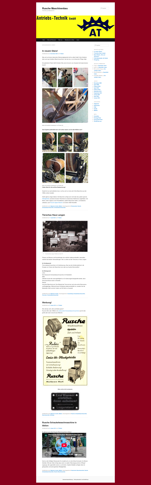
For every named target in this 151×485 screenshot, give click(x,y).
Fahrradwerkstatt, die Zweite (101, 58)
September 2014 (98, 93)
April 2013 (96, 96)
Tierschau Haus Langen (53, 214)
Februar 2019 (97, 86)
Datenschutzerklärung (68, 479)
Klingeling (96, 60)
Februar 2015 (97, 89)
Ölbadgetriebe (45, 198)
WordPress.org (97, 121)
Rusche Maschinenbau (55, 8)
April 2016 (96, 88)
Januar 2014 (97, 94)
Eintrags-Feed (97, 118)
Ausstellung (70, 293)
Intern (78, 40)
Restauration (74, 206)
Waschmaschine (46, 415)
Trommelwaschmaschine (52, 295)
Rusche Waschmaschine (59, 471)
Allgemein (52, 206)
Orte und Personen (51, 40)
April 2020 (96, 84)
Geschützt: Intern (102, 65)
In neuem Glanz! (50, 50)
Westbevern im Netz (69, 40)
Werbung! (47, 302)
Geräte (56, 206)
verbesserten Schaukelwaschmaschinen (68, 311)
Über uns (60, 40)
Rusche (73, 413)
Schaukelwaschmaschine (60, 207)
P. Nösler (62, 53)
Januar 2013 (97, 98)
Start (44, 40)
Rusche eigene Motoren (56, 202)
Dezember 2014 (97, 91)
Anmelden (96, 116)
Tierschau (44, 295)
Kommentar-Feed (98, 119)
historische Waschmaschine (77, 470)
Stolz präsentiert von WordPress (81, 479)
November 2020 (98, 83)
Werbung (52, 415)
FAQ (95, 107)
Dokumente (97, 105)
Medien (60, 206)
